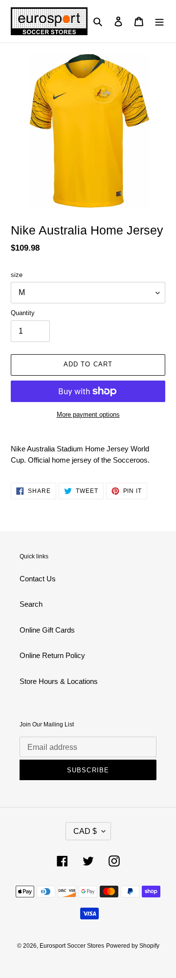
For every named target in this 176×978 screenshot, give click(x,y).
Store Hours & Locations (59, 681)
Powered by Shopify (132, 945)
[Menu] (159, 21)
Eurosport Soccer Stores (72, 945)
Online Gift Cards (47, 630)
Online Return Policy (52, 655)
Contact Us (38, 578)
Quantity (23, 313)
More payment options (88, 414)
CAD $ (85, 831)
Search (31, 604)
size (16, 274)
